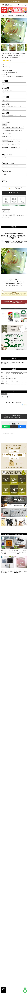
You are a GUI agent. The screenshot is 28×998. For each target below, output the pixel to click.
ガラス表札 (11, 15)
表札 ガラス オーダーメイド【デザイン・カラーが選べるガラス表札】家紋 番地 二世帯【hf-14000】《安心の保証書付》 (7, 551)
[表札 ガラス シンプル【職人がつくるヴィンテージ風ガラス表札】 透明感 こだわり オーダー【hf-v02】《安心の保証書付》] (7, 562)
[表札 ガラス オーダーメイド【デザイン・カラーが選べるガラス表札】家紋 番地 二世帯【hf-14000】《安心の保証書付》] (7, 542)
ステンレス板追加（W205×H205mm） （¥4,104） (12, 130)
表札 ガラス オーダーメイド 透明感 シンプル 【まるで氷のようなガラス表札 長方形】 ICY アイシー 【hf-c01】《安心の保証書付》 (20, 551)
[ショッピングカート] (22, 5)
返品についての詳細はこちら (6, 217)
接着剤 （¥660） (5, 144)
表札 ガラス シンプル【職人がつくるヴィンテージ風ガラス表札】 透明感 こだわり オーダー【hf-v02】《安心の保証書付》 (7, 570)
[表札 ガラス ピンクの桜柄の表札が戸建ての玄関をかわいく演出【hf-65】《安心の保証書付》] (20, 562)
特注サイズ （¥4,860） (7, 133)
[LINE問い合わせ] (25, 992)
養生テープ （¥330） (15, 144)
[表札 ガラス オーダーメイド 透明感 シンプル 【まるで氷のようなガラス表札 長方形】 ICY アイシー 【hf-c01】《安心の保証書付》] (20, 542)
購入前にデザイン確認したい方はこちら (14, 1)
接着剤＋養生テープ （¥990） (14, 141)
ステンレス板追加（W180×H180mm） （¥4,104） (12, 127)
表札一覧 (4, 15)
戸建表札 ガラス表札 (20, 15)
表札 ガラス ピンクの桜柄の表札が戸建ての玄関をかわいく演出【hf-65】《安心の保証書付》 (20, 570)
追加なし (4, 124)
